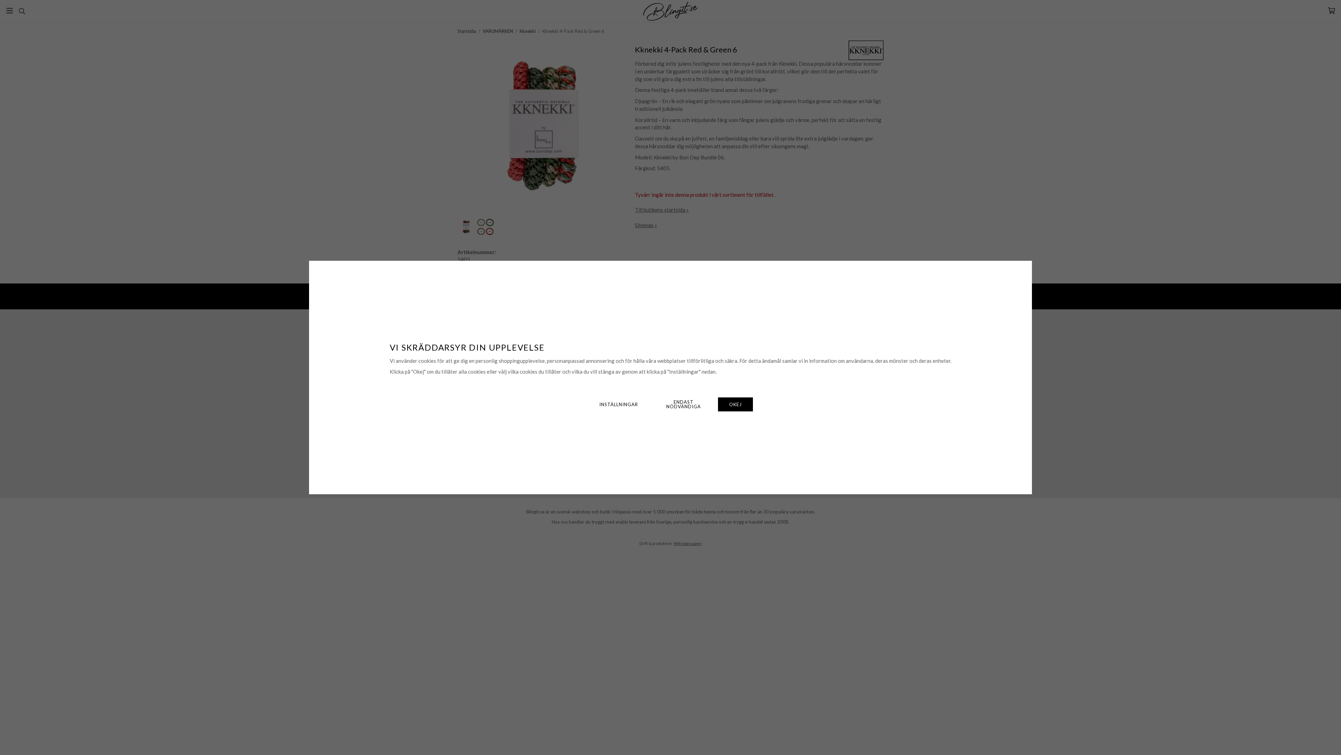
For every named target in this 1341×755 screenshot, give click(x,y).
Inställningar (618, 404)
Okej (735, 404)
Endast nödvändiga (683, 404)
